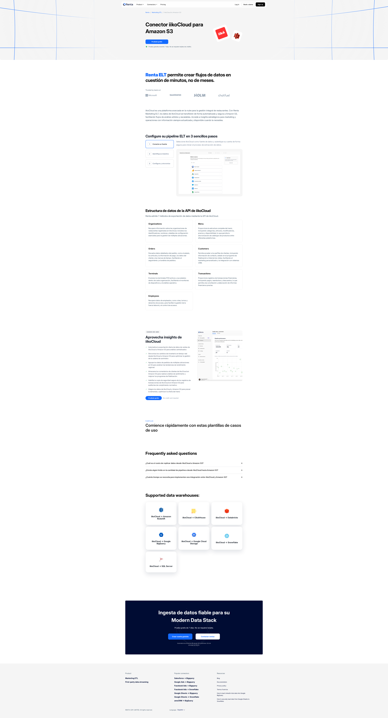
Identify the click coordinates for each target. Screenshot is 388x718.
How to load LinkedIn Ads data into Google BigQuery (231, 694)
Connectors (151, 4)
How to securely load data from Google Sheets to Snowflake (233, 700)
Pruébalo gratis (157, 42)
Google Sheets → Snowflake (186, 697)
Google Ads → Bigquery (184, 682)
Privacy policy (221, 686)
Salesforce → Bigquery (184, 678)
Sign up (260, 4)
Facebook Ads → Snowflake (186, 689)
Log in (237, 4)
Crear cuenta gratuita (180, 637)
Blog (218, 678)
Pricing (163, 4)
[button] (194, 463)
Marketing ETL (157, 12)
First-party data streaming (136, 682)
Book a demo (248, 4)
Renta (147, 12)
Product (139, 4)
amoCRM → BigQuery (183, 701)
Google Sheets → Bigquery (186, 693)
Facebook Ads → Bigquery (185, 686)
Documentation (222, 682)
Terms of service (222, 689)
